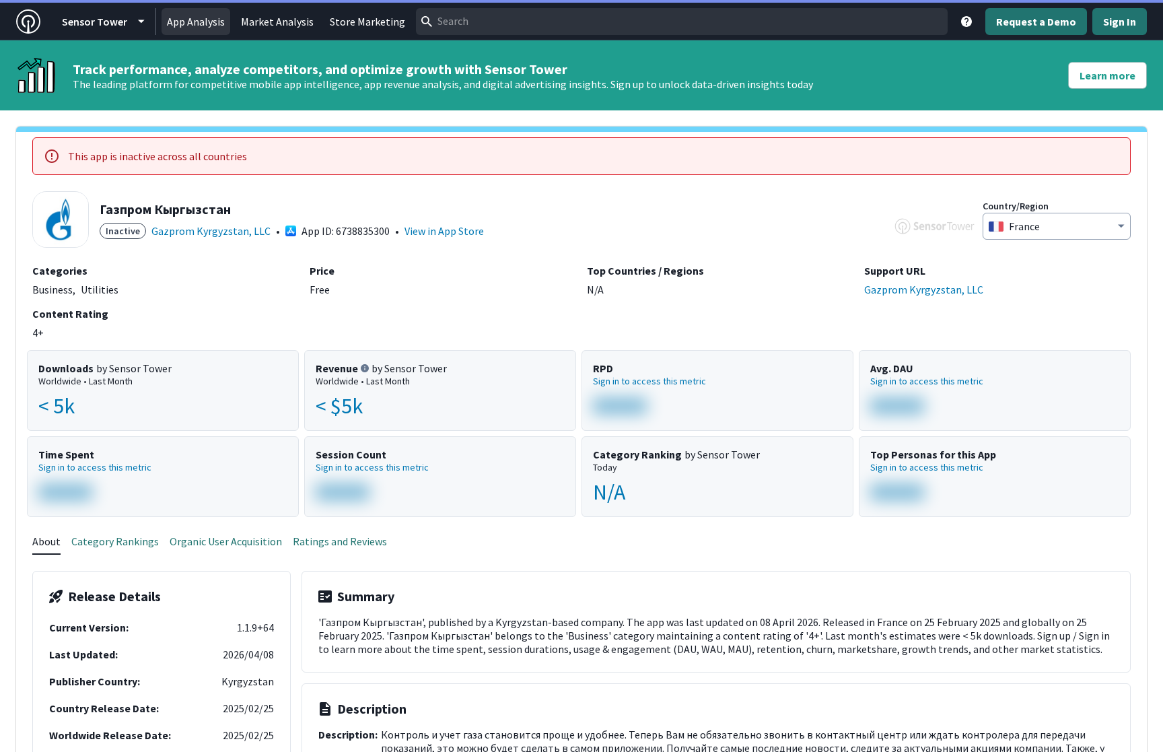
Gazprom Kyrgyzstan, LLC (211, 231)
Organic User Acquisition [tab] (226, 541)
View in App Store (444, 231)
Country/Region (1016, 206)
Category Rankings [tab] (115, 541)
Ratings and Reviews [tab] (340, 541)
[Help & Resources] (966, 21)
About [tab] (46, 541)
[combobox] (682, 21)
